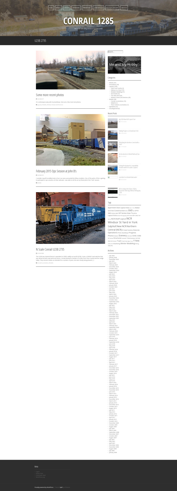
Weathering (116, 243)
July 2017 (111, 359)
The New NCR (115, 95)
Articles (39, 183)
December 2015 (114, 388)
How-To (130, 213)
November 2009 (114, 423)
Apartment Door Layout (117, 208)
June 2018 (112, 344)
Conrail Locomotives (43, 263)
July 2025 (111, 261)
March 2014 (112, 401)
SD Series (110, 238)
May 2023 (112, 292)
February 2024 (113, 283)
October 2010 (113, 421)
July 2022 (111, 305)
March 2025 (112, 263)
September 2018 (114, 342)
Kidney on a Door (116, 90)
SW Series (113, 241)
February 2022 (113, 313)
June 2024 (112, 276)
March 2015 (112, 393)
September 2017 (114, 355)
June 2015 (112, 392)
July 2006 (111, 450)
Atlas (127, 208)
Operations (76, 8)
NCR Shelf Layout (118, 219)
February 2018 (113, 349)
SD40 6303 (129, 236)
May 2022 (112, 307)
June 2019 (112, 336)
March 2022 (112, 311)
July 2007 (111, 439)
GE (134, 211)
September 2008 (114, 432)
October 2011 (113, 416)
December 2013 (114, 404)
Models (58, 8)
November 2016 (114, 370)
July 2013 (111, 410)
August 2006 (113, 449)
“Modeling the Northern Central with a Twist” (129, 143)
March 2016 (112, 382)
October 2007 (113, 436)
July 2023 (111, 289)
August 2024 (113, 272)
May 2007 (112, 441)
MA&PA (113, 103)
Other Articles (98, 8)
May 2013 (112, 412)
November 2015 (114, 390)
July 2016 (111, 375)
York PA (110, 246)
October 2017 (113, 353)
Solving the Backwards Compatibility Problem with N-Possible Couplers (128, 166)
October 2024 (113, 268)
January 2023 (113, 296)
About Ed (124, 8)
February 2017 (113, 364)
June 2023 (112, 290)
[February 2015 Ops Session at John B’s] (70, 140)
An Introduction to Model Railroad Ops (129, 154)
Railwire (116, 236)
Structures (117, 238)
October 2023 (113, 287)
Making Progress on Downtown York (128, 131)
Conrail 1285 (88, 20)
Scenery (123, 235)
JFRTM (135, 213)
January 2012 (113, 414)
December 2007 (114, 434)
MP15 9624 (129, 215)
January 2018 (113, 351)
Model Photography (122, 215)
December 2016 (114, 368)
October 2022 (113, 300)
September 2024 (114, 270)
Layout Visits (112, 215)
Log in (38, 471)
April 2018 (112, 347)
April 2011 (112, 417)
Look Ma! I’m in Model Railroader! (128, 177)
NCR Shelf (114, 94)
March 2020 (112, 329)
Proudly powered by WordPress (44, 487)
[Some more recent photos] (70, 70)
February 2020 (113, 331)
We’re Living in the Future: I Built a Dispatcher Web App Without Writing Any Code (129, 191)
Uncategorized (113, 108)
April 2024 (112, 279)
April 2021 (112, 322)
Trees (131, 241)
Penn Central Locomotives (119, 105)
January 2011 (113, 419)
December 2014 (114, 399)
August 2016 (113, 373)
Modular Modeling (116, 92)
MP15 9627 (135, 215)
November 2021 (114, 316)
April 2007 (112, 443)
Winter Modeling (127, 243)
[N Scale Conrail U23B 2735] (70, 218)
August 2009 (113, 427)
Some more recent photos (50, 95)
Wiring (137, 243)
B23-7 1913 (132, 208)
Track (119, 241)
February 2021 (113, 325)
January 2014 (113, 403)
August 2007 (113, 438)
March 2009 (112, 430)
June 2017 (112, 360)
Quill (61, 487)
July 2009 (111, 428)
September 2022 (114, 302)
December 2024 (114, 267)
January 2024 (113, 285)
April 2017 (112, 362)
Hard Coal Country (116, 88)
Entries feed (39, 473)
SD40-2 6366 (136, 236)
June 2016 (112, 377)
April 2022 (112, 309)
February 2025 (113, 265)
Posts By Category (112, 8)
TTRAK (136, 240)
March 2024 (112, 281)
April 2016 (112, 381)
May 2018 (112, 346)
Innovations (87, 8)
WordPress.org (40, 477)
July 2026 (111, 256)
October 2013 (113, 406)
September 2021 (114, 318)
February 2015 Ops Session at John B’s (56, 171)
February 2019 (113, 338)
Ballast (137, 208)
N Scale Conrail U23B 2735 (50, 249)
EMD (130, 210)
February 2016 (113, 384)
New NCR (121, 226)
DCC (126, 211)
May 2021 (112, 320)
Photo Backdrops (123, 233)
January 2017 (113, 366)
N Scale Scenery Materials (131, 230)
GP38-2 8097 (115, 213)
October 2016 (113, 371)
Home (51, 8)
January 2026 (113, 257)
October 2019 (113, 333)
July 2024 (111, 274)
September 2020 (114, 327)
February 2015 (113, 395)
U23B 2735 (110, 243)
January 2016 (113, 386)
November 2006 (114, 447)
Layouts (66, 8)
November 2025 (114, 259)
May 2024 (112, 278)
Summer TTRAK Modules (128, 238)
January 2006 (113, 452)
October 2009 (113, 425)
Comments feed (41, 475)
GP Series (122, 213)
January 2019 (113, 340)
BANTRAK (111, 211)
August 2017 (113, 357)
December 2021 (114, 314)
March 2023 (112, 294)
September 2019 (114, 335)
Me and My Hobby (123, 64)
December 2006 (114, 445)
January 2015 (113, 397)
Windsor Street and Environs (55, 105)
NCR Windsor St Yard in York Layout (122, 222)
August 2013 (113, 408)
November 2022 (114, 298)
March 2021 (112, 324)
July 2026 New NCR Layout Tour (127, 119)
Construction (119, 210)
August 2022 (113, 303)
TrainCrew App (126, 241)
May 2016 (112, 379)
